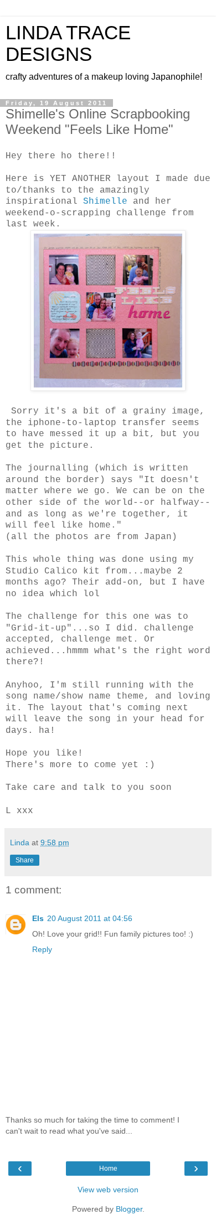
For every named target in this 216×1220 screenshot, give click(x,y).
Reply (42, 949)
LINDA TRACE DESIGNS (68, 43)
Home (108, 1168)
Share (25, 860)
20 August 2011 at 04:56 (89, 918)
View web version (108, 1189)
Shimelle (108, 201)
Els (38, 918)
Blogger (129, 1209)
